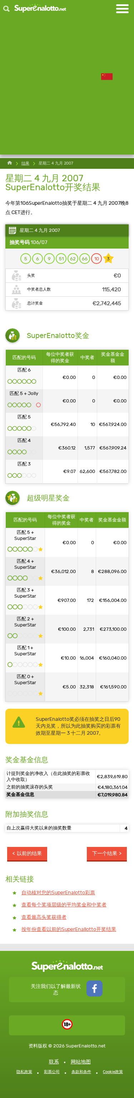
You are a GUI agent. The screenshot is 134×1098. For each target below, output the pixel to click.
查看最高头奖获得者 (43, 917)
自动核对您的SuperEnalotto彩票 (58, 893)
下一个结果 (104, 853)
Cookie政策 (113, 1072)
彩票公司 (52, 1072)
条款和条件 (81, 1072)
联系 (54, 1062)
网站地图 (81, 1062)
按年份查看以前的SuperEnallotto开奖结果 (68, 929)
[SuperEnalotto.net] (40, 8)
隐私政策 (24, 1072)
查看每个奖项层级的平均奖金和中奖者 (63, 905)
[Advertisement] (67, 88)
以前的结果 (29, 853)
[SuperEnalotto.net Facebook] (94, 995)
